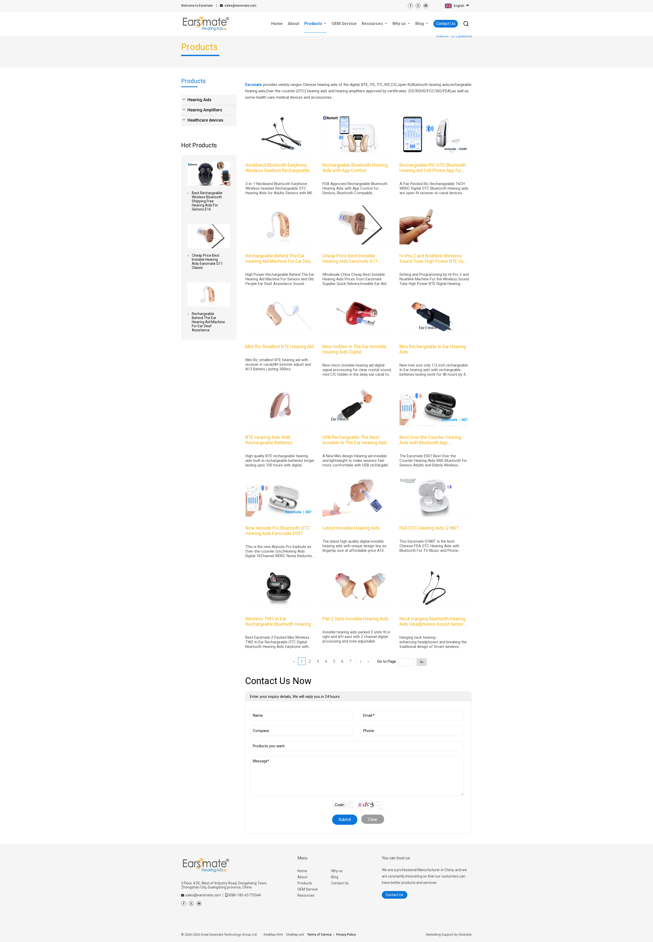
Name (257, 708)
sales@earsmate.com (240, 5)
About (302, 877)
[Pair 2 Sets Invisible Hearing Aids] (357, 588)
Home (302, 871)
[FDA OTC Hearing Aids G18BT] (434, 497)
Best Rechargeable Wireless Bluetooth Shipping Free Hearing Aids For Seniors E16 (207, 201)
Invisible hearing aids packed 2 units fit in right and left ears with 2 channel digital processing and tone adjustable (356, 637)
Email (366, 708)
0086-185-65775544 (244, 895)
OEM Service (307, 889)
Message (261, 759)
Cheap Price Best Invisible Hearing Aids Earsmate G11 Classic (207, 261)
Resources (306, 895)
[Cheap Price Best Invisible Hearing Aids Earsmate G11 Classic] (208, 236)
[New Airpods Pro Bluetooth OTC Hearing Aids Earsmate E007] (280, 497)
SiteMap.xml (295, 934)
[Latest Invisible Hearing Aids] (357, 497)
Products (304, 883)
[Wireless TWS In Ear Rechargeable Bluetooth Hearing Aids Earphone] (280, 588)
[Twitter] (418, 5)
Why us (337, 871)
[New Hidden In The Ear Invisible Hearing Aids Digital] (357, 315)
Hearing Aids (199, 99)
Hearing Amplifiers (204, 110)
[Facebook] (410, 5)
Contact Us (445, 23)
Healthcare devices (205, 120)
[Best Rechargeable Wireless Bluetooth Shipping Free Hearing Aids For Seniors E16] (208, 174)
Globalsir (465, 934)
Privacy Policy (346, 934)
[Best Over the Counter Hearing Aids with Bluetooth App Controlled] (434, 406)
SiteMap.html (273, 934)
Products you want (269, 738)
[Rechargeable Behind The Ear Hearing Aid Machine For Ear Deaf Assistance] (208, 294)
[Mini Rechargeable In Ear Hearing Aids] (434, 315)
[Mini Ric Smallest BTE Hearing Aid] (280, 315)
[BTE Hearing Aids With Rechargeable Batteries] (280, 406)
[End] (368, 661)
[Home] (294, 661)
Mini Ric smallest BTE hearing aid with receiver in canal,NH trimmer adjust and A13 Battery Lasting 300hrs (278, 364)
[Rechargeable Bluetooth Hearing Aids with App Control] (357, 134)
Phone (367, 723)
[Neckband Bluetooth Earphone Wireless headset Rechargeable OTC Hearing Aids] (280, 134)
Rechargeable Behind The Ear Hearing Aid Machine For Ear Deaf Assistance (208, 322)
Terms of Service (319, 934)
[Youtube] (425, 5)
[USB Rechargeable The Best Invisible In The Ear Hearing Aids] (357, 406)
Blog (334, 877)
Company (260, 723)
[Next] (361, 661)
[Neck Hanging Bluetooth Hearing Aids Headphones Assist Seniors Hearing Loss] (434, 588)
